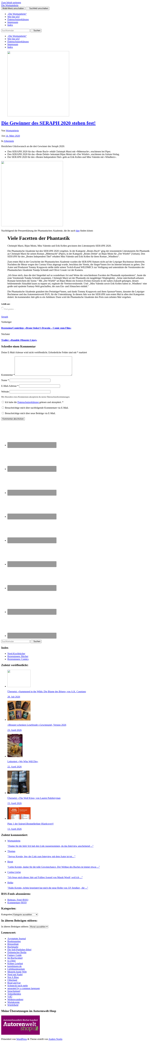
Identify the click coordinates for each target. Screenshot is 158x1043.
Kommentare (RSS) (17, 902)
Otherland (12, 980)
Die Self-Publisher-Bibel (19, 949)
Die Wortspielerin (9, 5)
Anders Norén (55, 1039)
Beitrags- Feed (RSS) (17, 900)
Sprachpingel (13, 991)
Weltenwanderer (15, 999)
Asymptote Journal (16, 938)
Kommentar (8, 375)
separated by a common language (23, 988)
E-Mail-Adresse (10, 386)
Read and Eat (14, 983)
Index (10, 25)
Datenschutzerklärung (18, 19)
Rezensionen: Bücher (17, 656)
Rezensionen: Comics (18, 659)
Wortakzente (13, 1002)
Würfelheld (12, 1005)
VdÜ (9, 996)
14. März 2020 (13, 136)
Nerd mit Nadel (15, 974)
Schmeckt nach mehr (17, 985)
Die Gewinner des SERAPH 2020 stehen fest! (48, 123)
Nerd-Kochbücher (16, 653)
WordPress (21, 1039)
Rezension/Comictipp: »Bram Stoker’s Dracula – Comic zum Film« (36, 328)
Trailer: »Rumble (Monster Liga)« (19, 340)
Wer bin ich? (13, 16)
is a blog (11, 960)
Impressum (12, 22)
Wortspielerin (12, 130)
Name (5, 380)
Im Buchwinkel (15, 958)
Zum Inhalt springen (11, 2)
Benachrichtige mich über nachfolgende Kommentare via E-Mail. (37, 407)
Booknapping (14, 941)
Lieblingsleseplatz (16, 969)
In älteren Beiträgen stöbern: (15, 926)
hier (78, 230)
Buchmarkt (12, 947)
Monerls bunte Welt (17, 971)
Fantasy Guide (14, 955)
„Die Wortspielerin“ (17, 14)
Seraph (4, 316)
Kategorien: (7, 914)
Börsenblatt (13, 944)
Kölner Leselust (15, 963)
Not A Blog (13, 977)
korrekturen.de (14, 966)
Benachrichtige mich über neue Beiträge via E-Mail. (30, 413)
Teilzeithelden (14, 994)
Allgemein (9, 141)
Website (5, 391)
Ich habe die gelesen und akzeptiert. (34, 402)
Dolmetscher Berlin (16, 952)
